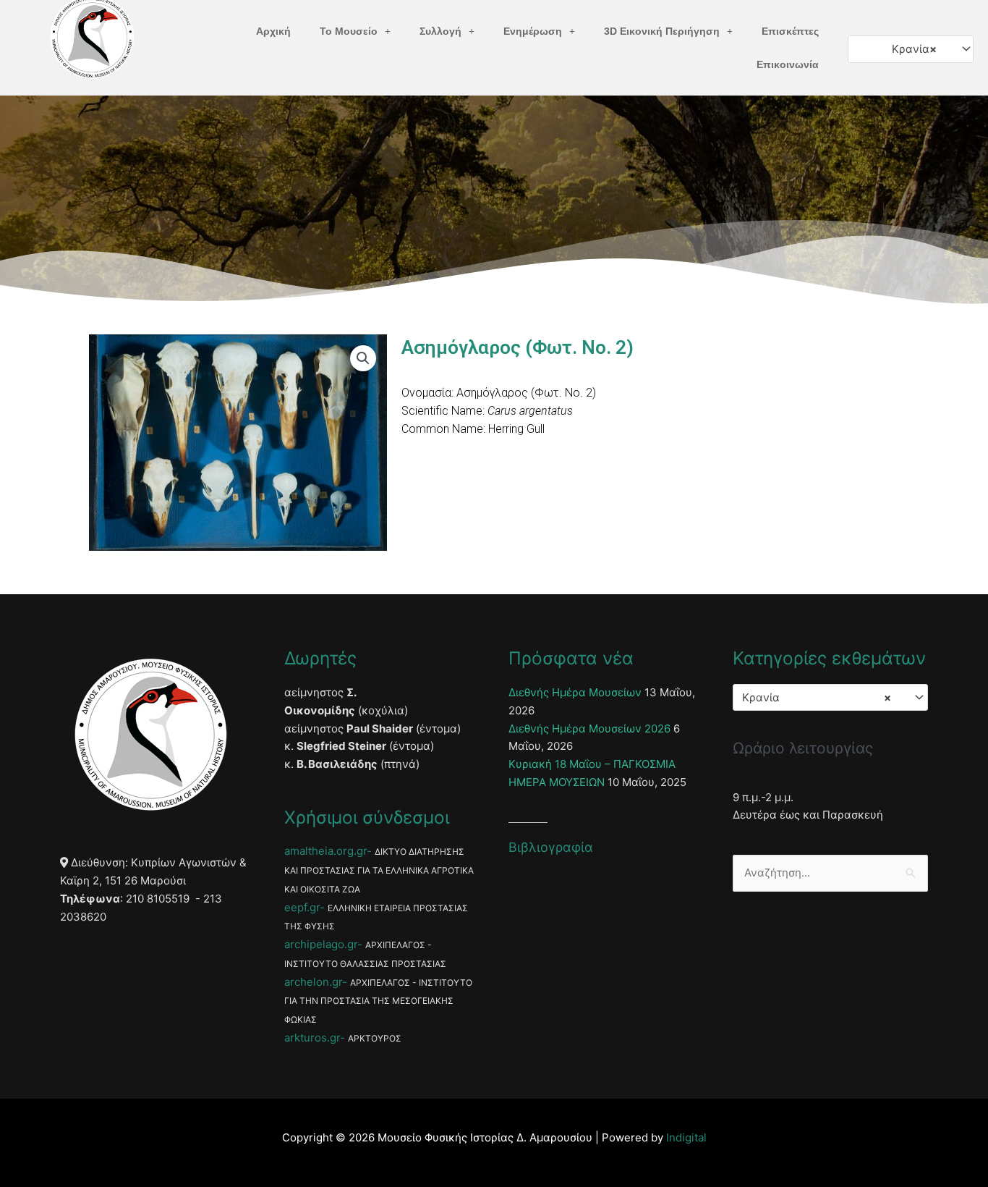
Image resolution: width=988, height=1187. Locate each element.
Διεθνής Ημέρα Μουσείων (575, 692)
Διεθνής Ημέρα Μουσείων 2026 (589, 728)
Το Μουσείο (349, 31)
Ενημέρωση (532, 31)
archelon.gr (313, 982)
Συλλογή (440, 31)
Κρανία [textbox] (914, 49)
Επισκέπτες (790, 31)
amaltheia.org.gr (325, 851)
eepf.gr (302, 907)
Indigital (686, 1137)
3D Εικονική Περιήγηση (662, 31)
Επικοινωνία (788, 64)
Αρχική (273, 31)
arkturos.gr (312, 1037)
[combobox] (911, 48)
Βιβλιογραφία (550, 847)
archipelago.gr (320, 944)
